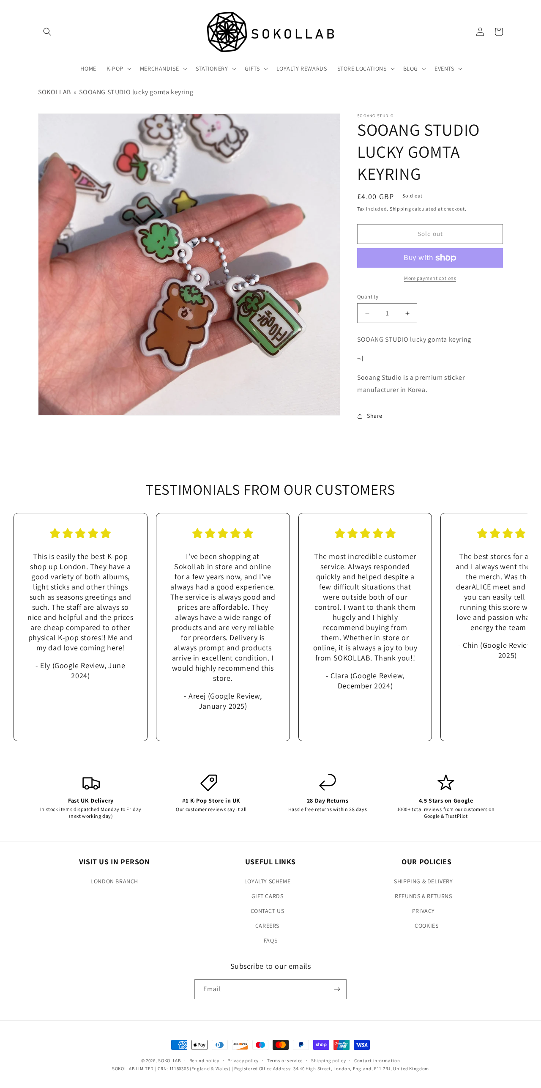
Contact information (377, 1060)
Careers (267, 925)
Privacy (423, 911)
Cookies (426, 925)
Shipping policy (328, 1060)
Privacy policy (243, 1060)
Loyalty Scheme (267, 881)
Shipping (400, 209)
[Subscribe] (337, 989)
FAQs (270, 940)
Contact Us (267, 911)
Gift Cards (267, 896)
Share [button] (375, 415)
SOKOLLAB (54, 92)
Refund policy (204, 1060)
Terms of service (285, 1060)
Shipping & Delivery (423, 881)
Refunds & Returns (423, 896)
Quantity (367, 296)
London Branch (114, 881)
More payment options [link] (430, 278)
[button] (47, 31)
